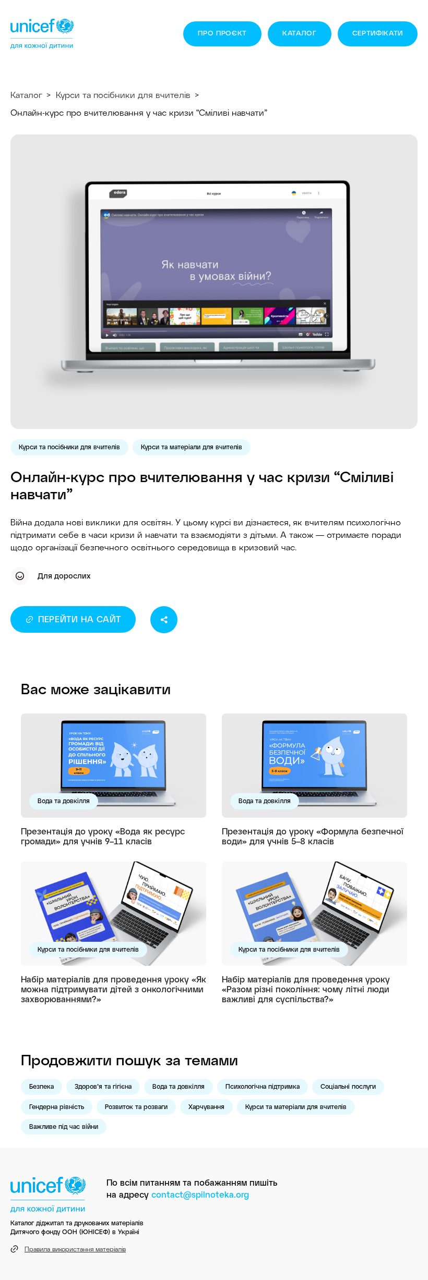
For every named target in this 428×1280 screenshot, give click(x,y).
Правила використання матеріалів (75, 1248)
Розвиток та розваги (136, 1106)
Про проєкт (222, 33)
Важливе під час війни (63, 1126)
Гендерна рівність (56, 1106)
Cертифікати (377, 33)
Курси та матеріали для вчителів (191, 446)
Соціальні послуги (348, 1086)
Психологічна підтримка (262, 1086)
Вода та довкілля (64, 800)
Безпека (41, 1086)
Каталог (299, 33)
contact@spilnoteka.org (200, 1194)
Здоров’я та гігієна (103, 1086)
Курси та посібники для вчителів (123, 95)
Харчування (206, 1106)
